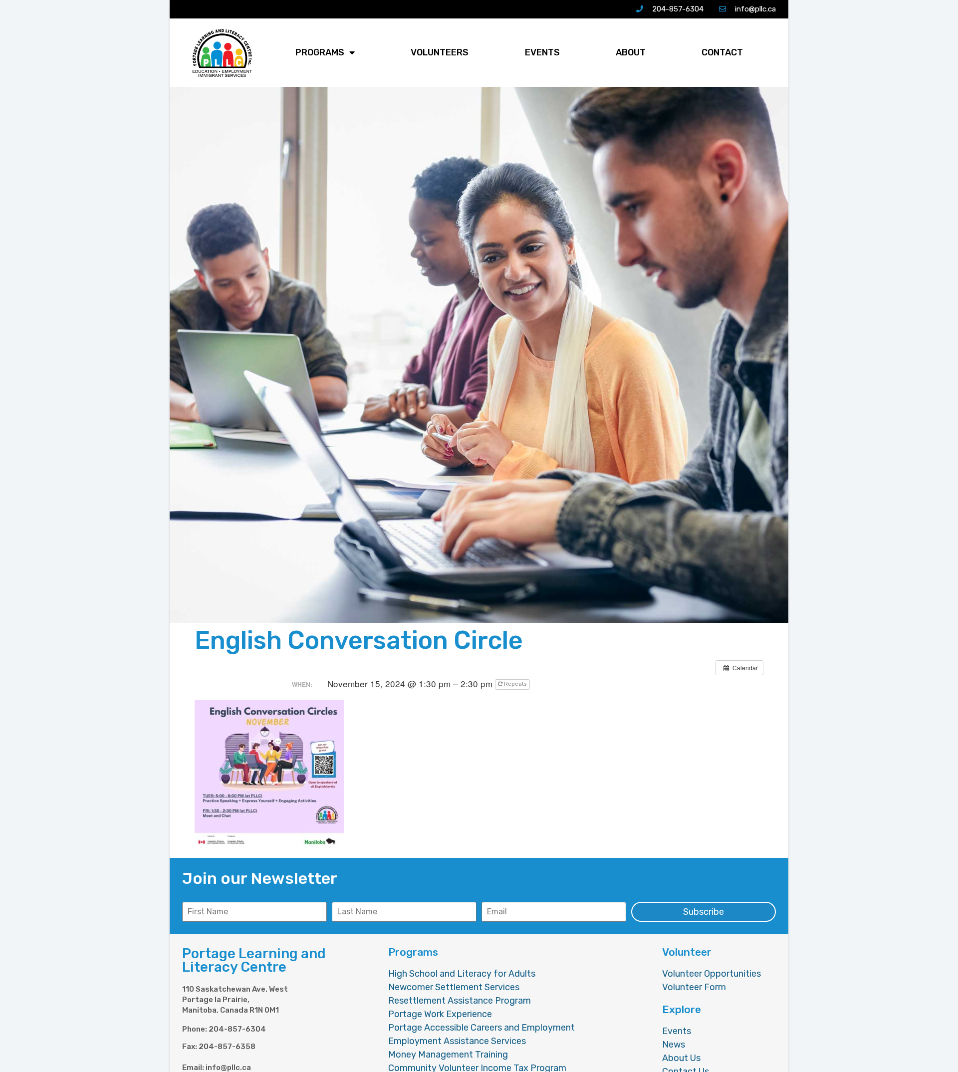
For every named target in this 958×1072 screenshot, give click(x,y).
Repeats (515, 684)
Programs (319, 52)
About (631, 52)
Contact (722, 52)
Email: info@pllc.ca (216, 1068)
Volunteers (440, 52)
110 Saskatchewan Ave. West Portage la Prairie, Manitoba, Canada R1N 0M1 (235, 1000)
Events (542, 52)
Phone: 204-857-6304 (224, 1029)
